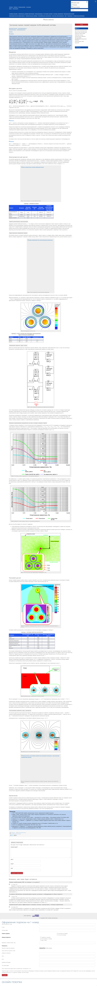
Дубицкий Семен (12, 29)
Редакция (16, 7)
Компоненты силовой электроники (26, 13)
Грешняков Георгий (13, 28)
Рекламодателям (21, 7)
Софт (65, 15)
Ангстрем (81, 34)
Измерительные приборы (32, 15)
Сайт (12, 868)
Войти (10, 8)
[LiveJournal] (16, 835)
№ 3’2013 (10, 31)
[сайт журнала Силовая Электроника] (35, 915)
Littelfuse (80, 33)
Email (12, 863)
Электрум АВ (77, 42)
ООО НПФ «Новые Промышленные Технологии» (81, 39)
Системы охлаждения (58, 13)
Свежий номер (76, 2)
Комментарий (14, 847)
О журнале (28, 7)
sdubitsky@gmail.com (21, 29)
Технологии (70, 15)
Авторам (11, 7)
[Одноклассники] (13, 835)
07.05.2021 (13, 832)
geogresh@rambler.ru (22, 28)
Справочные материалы (78, 15)
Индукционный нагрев (69, 13)
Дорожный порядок (78, 36)
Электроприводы (39, 13)
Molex (79, 34)
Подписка (75, 4)
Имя (12, 859)
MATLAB (76, 34)
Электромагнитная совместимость (17, 15)
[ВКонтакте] (10, 835)
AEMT (76, 30)
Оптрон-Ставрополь (78, 41)
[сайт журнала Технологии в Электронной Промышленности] (43, 915)
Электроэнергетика (22, 832)
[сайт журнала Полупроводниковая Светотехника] (61, 915)
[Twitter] (12, 835)
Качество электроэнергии (58, 15)
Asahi (86, 30)
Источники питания (48, 13)
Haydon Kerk (77, 33)
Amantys (78, 30)
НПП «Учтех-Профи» (78, 37)
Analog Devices (82, 30)
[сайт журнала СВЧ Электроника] (70, 915)
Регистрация (15, 8)
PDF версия (11, 33)
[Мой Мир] (15, 835)
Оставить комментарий (16, 833)
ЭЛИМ (83, 41)
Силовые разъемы (13, 13)
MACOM (84, 33)
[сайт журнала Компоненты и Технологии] (51, 915)
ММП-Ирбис (84, 36)
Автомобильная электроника (44, 15)
